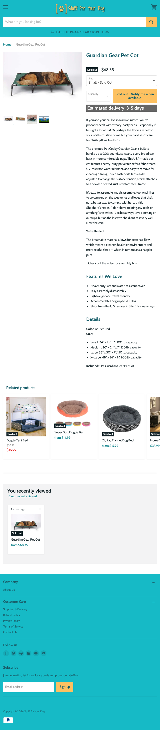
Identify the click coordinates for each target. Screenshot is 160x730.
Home (7, 44)
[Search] (151, 22)
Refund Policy (11, 615)
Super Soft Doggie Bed (69, 432)
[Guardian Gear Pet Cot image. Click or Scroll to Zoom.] (42, 81)
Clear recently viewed (23, 496)
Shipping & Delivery (15, 609)
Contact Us (10, 632)
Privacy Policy (11, 621)
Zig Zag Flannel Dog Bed (118, 440)
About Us (9, 590)
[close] (40, 509)
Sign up (65, 687)
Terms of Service (13, 626)
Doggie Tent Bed (17, 440)
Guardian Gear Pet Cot (25, 539)
